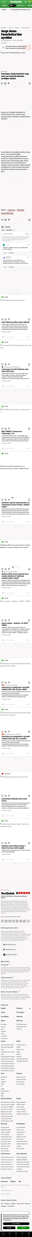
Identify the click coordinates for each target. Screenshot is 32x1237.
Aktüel (18, 1047)
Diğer (2, 1093)
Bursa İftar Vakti (5, 1144)
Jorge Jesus (11, 210)
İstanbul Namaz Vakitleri (8, 1102)
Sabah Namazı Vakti (7, 1109)
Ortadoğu (4, 1024)
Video (3, 1012)
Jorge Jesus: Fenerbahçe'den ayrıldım (26, 27)
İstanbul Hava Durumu (7, 1157)
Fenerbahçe (21, 210)
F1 (1, 1086)
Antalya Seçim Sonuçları (8, 1068)
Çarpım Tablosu (21, 1109)
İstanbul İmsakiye (6, 1130)
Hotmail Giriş (20, 1107)
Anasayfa (3, 27)
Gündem (19, 1008)
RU (26, 893)
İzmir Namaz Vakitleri (7, 1107)
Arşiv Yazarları (20, 1084)
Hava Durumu (5, 1153)
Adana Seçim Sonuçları (7, 1063)
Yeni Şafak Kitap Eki (22, 1059)
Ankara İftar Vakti (6, 1139)
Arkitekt (3, 1206)
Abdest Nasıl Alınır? (22, 1144)
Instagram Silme (21, 1111)
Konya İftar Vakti (5, 1141)
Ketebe (13, 1203)
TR (17, 893)
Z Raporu (7, 1203)
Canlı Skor (19, 1169)
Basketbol (4, 1077)
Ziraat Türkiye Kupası (7, 213)
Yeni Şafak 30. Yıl (21, 1045)
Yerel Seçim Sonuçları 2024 (7, 1048)
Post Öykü (10, 1206)
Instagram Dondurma (22, 1114)
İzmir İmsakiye (5, 1134)
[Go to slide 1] (12, 497)
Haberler (19, 1016)
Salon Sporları (5, 1091)
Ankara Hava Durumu (7, 1159)
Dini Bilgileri (20, 1123)
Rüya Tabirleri (20, 1148)
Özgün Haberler (21, 1102)
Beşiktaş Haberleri (21, 1159)
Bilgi (2, 1096)
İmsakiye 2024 (5, 1127)
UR (29, 893)
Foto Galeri (20, 1012)
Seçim (3, 1041)
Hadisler (18, 1146)
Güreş (3, 1089)
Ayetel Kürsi (19, 1134)
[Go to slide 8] (19, 497)
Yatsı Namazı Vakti (6, 1118)
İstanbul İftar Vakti (6, 1137)
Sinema (18, 1054)
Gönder (27, 234)
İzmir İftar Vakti (5, 1146)
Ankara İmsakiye (5, 1132)
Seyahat (18, 1056)
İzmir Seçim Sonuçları (7, 1061)
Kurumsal (4, 1181)
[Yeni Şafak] (16, 2)
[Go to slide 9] (20, 497)
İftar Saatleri (4, 1148)
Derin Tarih (20, 1203)
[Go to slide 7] (18, 497)
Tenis (2, 1084)
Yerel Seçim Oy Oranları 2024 (8, 1053)
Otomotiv (19, 1029)
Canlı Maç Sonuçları (22, 1171)
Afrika (2, 1033)
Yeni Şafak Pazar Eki (22, 1061)
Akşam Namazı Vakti (7, 1116)
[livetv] (25, 2)
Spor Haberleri (21, 1153)
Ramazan (4, 1123)
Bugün (3, 1008)
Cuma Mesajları (20, 1127)
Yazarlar (19, 1073)
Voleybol (3, 1082)
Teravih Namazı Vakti (7, 1121)
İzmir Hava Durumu (6, 1162)
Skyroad (27, 1203)
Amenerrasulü (20, 1132)
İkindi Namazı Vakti (6, 1114)
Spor (10, 27)
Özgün (18, 1098)
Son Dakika (5, 1016)
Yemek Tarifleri (20, 1104)
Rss (20, 1181)
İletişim (13, 1181)
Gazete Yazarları (21, 1079)
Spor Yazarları (20, 1082)
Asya (2, 1029)
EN (19, 893)
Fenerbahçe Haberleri (22, 1164)
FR (24, 893)
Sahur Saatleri (5, 1151)
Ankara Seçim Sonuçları (8, 1059)
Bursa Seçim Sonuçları (7, 1066)
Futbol (17, 27)
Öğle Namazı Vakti (6, 1111)
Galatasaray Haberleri (22, 1162)
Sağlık (18, 1052)
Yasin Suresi (19, 1130)
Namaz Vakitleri (6, 1098)
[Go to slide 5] (16, 497)
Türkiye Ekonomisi (21, 1024)
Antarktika (4, 1036)
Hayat (18, 1041)
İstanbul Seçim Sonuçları (8, 1056)
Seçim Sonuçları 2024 (7, 1045)
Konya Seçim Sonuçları (7, 1070)
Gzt (2, 1203)
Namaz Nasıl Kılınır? (22, 1141)
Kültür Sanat (20, 1049)
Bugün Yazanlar (21, 1077)
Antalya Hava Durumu (7, 1166)
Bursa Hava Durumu (7, 1164)
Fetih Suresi (19, 1139)
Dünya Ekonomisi (21, 1026)
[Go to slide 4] (15, 497)
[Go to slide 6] (17, 497)
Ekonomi (19, 1020)
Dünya (3, 1020)
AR (22, 893)
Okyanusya (4, 1038)
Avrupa (3, 1026)
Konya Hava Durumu (7, 1169)
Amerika (3, 1031)
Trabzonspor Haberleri (23, 1166)
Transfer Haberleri (21, 1157)
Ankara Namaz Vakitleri (7, 1104)
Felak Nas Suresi (21, 1137)
